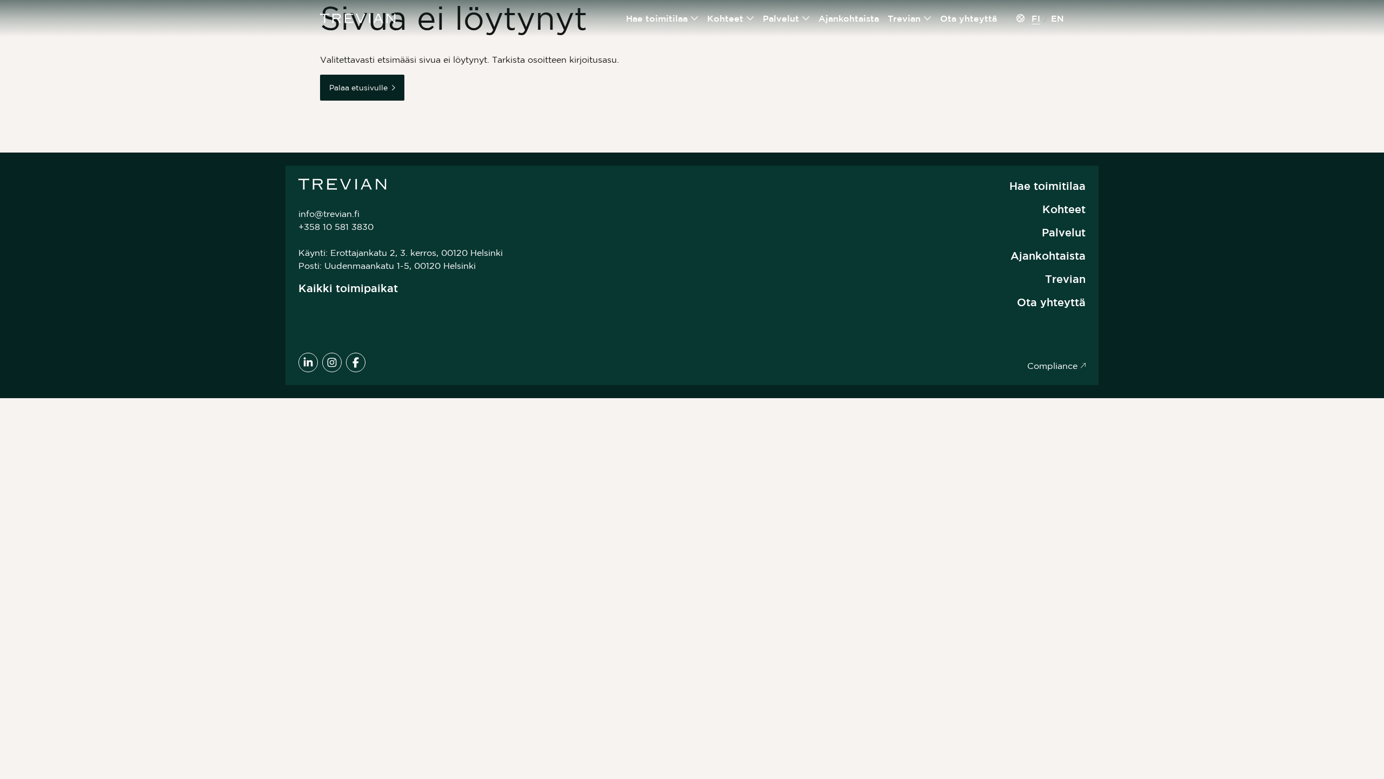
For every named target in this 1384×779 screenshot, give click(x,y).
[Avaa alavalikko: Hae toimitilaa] (694, 18)
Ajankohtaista (849, 18)
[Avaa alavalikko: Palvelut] (806, 18)
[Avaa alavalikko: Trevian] (927, 18)
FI (1036, 18)
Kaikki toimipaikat (348, 288)
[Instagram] (332, 362)
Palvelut (781, 18)
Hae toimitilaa (657, 18)
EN (1057, 18)
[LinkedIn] (308, 362)
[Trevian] (358, 18)
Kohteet (725, 18)
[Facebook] (355, 362)
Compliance (1052, 366)
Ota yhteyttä (968, 18)
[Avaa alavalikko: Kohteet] (750, 18)
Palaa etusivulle (358, 87)
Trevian (904, 18)
